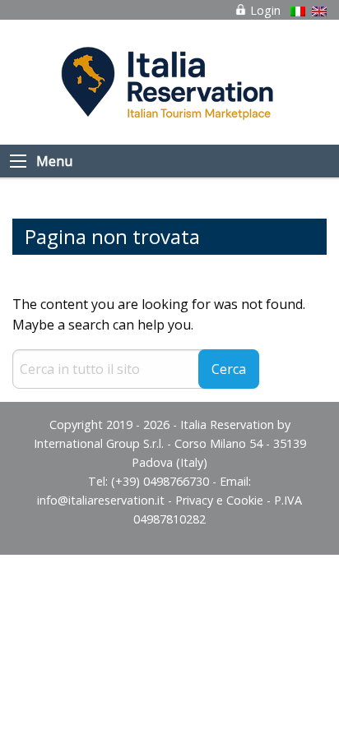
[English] (319, 11)
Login (264, 10)
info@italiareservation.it (101, 500)
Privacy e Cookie (219, 500)
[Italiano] (297, 11)
